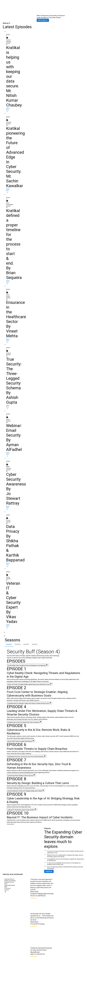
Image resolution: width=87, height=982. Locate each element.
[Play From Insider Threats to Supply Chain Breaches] (21, 740)
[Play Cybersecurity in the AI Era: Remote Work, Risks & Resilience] (24, 721)
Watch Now (42, 20)
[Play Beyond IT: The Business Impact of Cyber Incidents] (22, 809)
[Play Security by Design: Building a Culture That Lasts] (21, 775)
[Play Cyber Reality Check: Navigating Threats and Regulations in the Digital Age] (28, 665)
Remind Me (49, 871)
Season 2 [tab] (26, 644)
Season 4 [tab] (9, 644)
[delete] (4, 632)
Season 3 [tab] (18, 644)
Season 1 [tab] (35, 644)
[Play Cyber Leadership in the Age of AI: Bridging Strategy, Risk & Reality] (26, 790)
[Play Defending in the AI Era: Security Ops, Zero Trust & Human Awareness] (26, 756)
